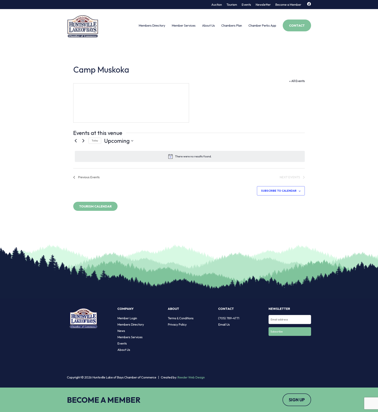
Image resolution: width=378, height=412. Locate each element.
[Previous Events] (75, 140)
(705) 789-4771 (228, 318)
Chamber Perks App (262, 25)
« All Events (297, 81)
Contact (297, 25)
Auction (216, 5)
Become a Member (288, 5)
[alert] (190, 156)
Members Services (130, 337)
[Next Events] (83, 140)
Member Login (127, 318)
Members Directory (152, 25)
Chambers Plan (231, 25)
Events (246, 5)
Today (95, 140)
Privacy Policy (177, 324)
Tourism (231, 5)
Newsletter (263, 5)
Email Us (224, 324)
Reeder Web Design (191, 377)
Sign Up (297, 399)
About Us (208, 25)
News (121, 331)
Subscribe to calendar (278, 190)
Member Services (183, 25)
